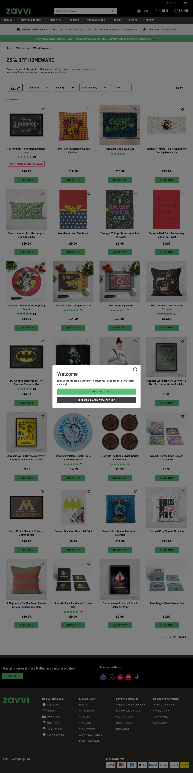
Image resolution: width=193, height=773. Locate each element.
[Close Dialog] (135, 369)
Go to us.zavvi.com (96, 391)
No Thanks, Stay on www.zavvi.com (96, 399)
